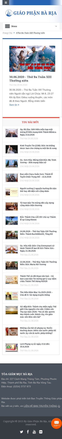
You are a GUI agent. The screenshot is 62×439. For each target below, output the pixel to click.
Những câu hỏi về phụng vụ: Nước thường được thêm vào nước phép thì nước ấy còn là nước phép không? (38, 330)
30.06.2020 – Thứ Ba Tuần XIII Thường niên (30, 78)
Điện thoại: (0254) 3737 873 (16, 386)
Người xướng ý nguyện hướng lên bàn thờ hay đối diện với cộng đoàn (38, 189)
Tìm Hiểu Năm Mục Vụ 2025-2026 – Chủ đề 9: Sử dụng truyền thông (36, 293)
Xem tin (13, 104)
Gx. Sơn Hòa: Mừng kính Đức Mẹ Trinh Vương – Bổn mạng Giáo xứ (38, 161)
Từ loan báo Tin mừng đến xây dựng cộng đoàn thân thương (37, 204)
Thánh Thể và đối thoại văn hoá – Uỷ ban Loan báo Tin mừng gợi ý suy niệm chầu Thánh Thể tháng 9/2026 (38, 278)
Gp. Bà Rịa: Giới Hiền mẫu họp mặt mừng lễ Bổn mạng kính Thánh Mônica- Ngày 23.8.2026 (38, 132)
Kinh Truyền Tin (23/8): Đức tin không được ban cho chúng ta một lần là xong (38, 147)
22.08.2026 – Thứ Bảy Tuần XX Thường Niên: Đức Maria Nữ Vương (38, 263)
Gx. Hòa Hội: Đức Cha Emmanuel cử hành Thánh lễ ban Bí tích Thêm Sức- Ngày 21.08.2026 (37, 248)
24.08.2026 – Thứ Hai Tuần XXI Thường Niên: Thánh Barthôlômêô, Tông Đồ (38, 232)
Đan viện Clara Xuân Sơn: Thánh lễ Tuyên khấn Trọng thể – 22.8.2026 (36, 175)
